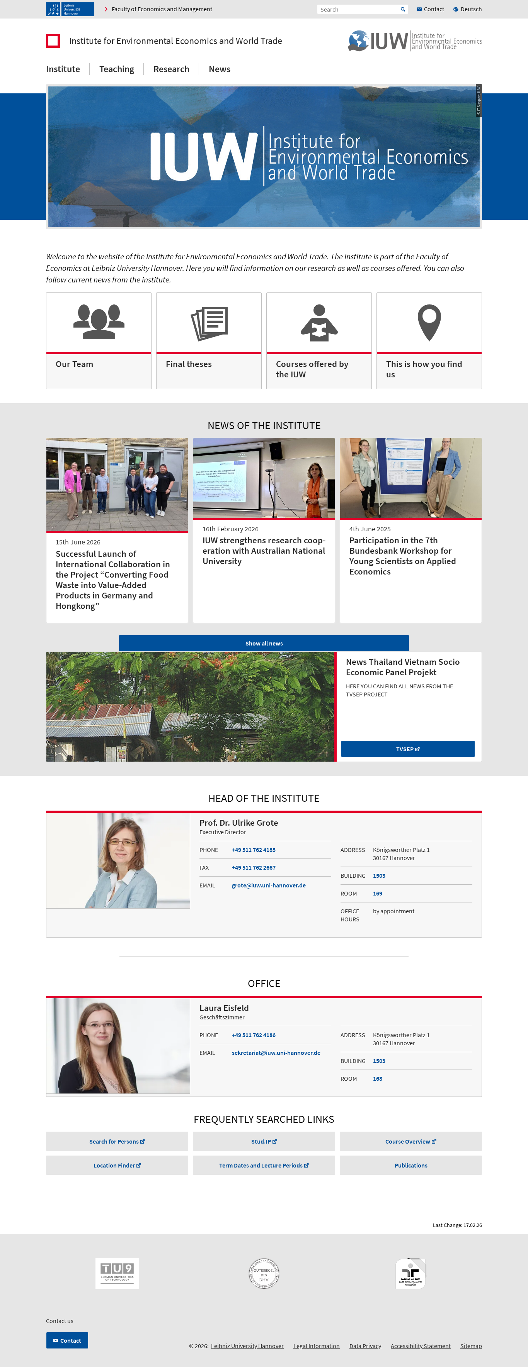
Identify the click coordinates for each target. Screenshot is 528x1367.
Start (403, 9)
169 (377, 893)
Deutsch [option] (471, 9)
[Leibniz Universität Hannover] (70, 9)
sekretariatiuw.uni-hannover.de (276, 1052)
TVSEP (405, 749)
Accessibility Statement (421, 1346)
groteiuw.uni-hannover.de (269, 885)
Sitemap (471, 1346)
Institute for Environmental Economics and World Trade (175, 41)
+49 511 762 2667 (254, 867)
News (219, 69)
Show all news (264, 643)
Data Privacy (365, 1346)
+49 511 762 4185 (254, 849)
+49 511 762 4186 (254, 1035)
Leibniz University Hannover (247, 1346)
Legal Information (316, 1346)
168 (377, 1078)
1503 (379, 875)
